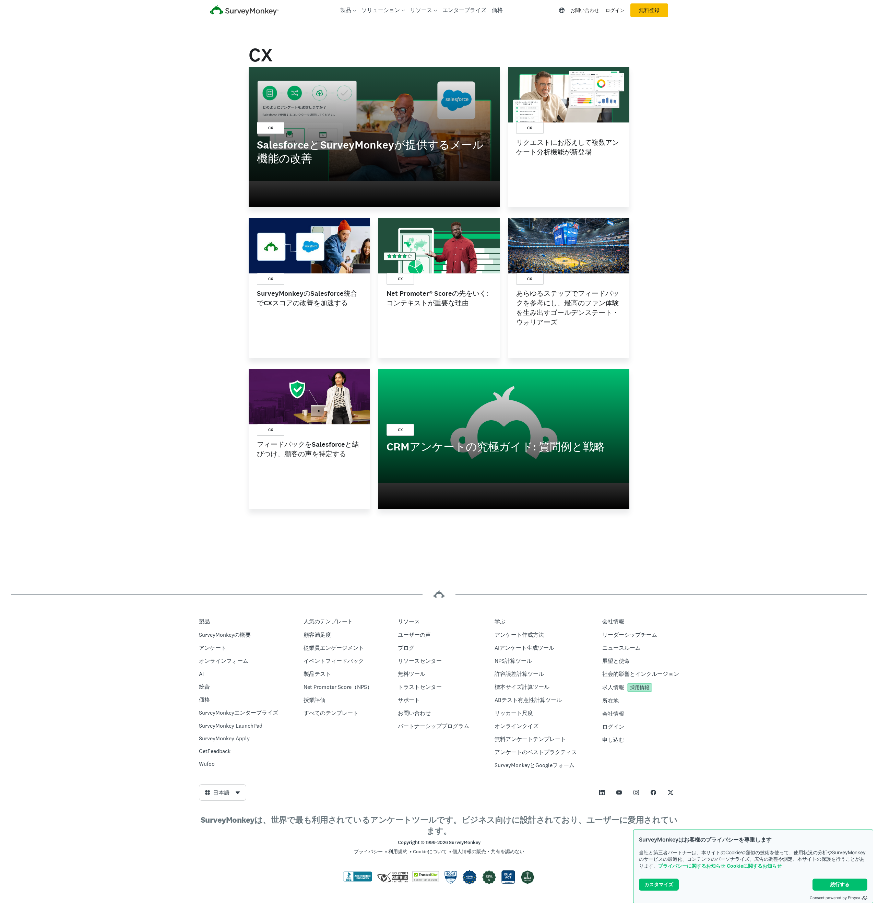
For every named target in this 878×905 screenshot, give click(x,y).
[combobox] (222, 792)
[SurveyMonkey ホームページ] (244, 11)
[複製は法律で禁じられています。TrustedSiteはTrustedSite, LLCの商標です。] (426, 880)
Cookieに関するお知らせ (754, 866)
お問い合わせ (584, 10)
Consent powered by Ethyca (835, 897)
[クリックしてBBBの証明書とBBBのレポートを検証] (357, 880)
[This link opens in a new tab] (601, 792)
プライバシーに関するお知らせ (691, 866)
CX (270, 128)
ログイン (615, 10)
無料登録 (649, 10)
